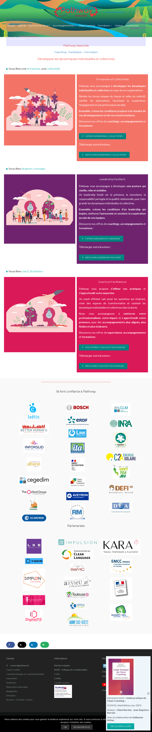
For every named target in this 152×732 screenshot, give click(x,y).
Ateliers (119, 25)
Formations (104, 25)
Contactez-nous (16, 39)
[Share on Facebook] (10, 645)
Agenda (22, 25)
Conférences (132, 25)
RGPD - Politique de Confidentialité (70, 669)
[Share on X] (22, 645)
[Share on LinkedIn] (33, 645)
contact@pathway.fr (18, 665)
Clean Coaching (87, 25)
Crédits (57, 678)
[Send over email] (44, 645)
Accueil (11, 25)
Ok (65, 727)
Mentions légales (62, 665)
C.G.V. (57, 674)
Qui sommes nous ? (39, 25)
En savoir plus (82, 727)
